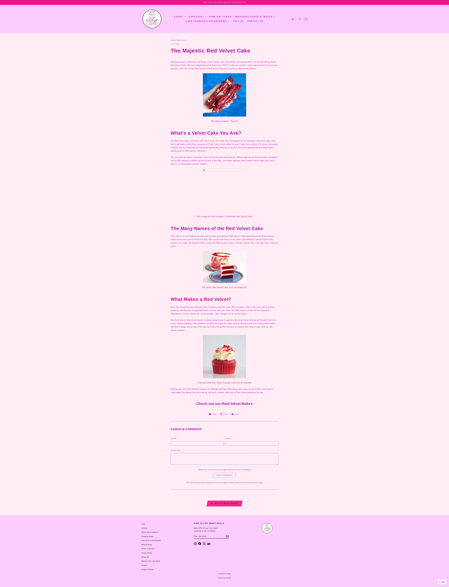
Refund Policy (146, 545)
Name (174, 438)
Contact (144, 528)
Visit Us (238, 21)
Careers (144, 565)
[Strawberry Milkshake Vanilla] (224, 190)
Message (176, 450)
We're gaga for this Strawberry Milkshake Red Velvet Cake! (224, 216)
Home (173, 40)
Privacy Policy (234, 482)
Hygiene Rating (147, 569)
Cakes (179, 17)
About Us (145, 557)
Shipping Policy (147, 536)
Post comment (224, 475)
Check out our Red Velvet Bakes (224, 404)
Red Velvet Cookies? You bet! (224, 121)
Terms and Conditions (149, 532)
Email (228, 438)
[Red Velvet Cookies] (224, 95)
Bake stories (181, 40)
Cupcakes (196, 17)
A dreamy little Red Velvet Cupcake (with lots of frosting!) (224, 382)
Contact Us (255, 21)
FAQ (143, 524)
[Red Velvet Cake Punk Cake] (224, 267)
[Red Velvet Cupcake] (224, 356)
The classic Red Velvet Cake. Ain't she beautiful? (224, 287)
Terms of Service (250, 482)
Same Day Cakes (220, 17)
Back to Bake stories (226, 503)
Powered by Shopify (224, 578)
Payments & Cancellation (151, 540)
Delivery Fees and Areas (150, 561)
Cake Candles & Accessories (207, 21)
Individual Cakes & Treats (254, 17)
